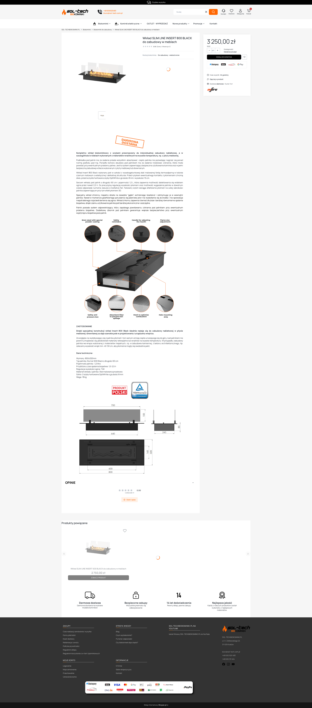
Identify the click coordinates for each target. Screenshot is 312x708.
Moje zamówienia (69, 669)
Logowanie (67, 666)
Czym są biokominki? (124, 635)
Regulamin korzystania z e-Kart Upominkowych (81, 653)
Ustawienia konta (70, 677)
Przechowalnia (68, 673)
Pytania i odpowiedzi (124, 639)
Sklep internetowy (155, 705)
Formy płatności (69, 635)
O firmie (119, 666)
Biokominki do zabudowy (103, 29)
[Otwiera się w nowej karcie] (223, 664)
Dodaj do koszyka (224, 57)
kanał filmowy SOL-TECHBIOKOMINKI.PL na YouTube (189, 634)
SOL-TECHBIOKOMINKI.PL (71, 29)
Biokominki (87, 29)
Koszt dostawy (68, 639)
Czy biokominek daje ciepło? (127, 642)
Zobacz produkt (98, 577)
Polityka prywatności (71, 646)
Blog (117, 631)
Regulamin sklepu (69, 650)
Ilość (208, 46)
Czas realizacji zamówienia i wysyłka (77, 631)
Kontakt (119, 673)
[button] (213, 12)
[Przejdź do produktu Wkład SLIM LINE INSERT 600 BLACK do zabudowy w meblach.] (98, 547)
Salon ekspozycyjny (124, 669)
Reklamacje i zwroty (71, 642)
